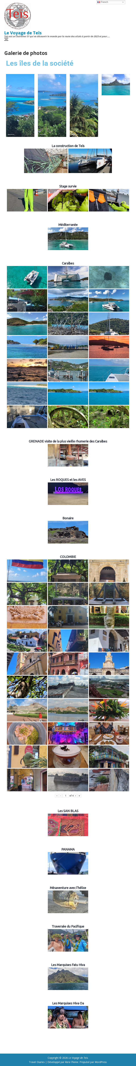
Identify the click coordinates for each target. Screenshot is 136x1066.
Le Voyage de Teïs (23, 33)
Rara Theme (71, 1062)
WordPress (101, 1062)
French (104, 2)
